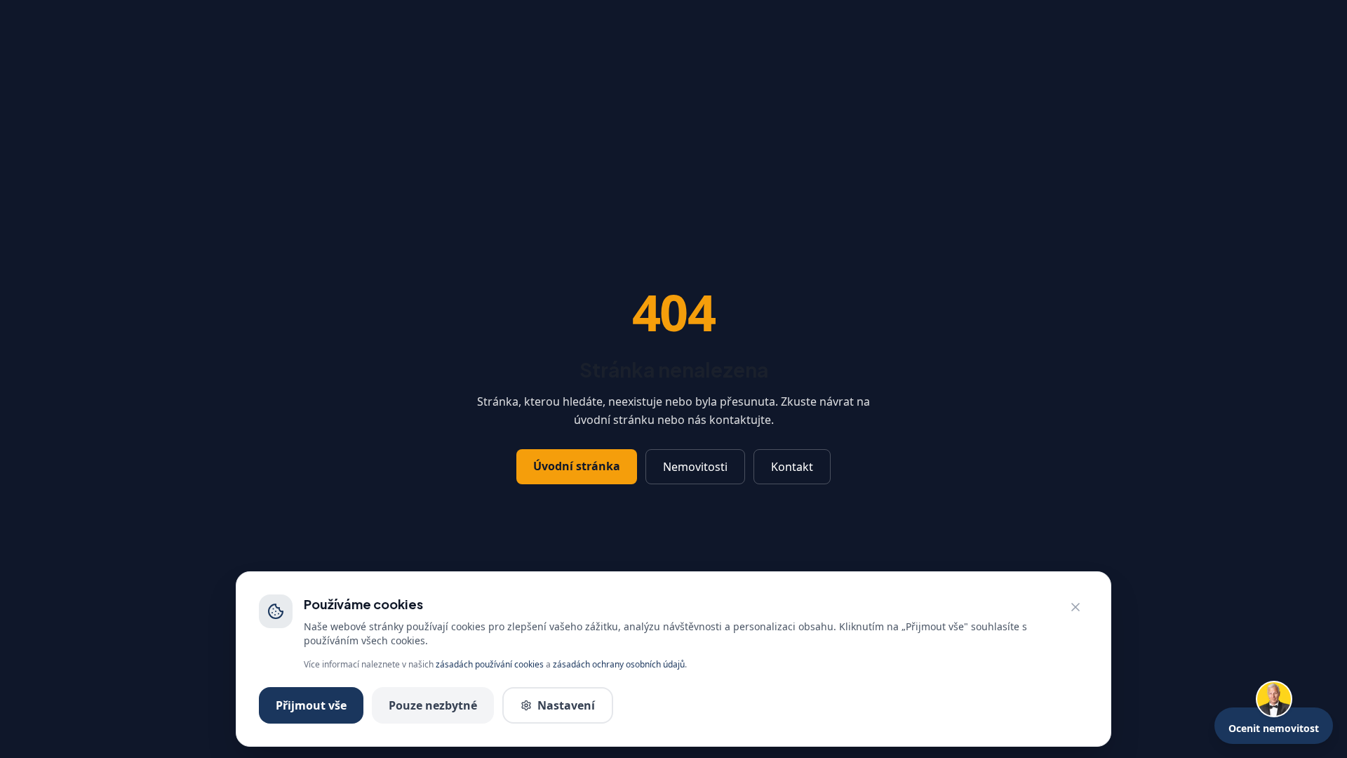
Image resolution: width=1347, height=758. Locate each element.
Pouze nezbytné (433, 705)
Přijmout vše (311, 705)
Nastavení (566, 705)
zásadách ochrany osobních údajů (619, 664)
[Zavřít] (1075, 607)
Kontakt (792, 466)
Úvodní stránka (576, 466)
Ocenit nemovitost (1273, 728)
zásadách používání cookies (490, 664)
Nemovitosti (695, 466)
